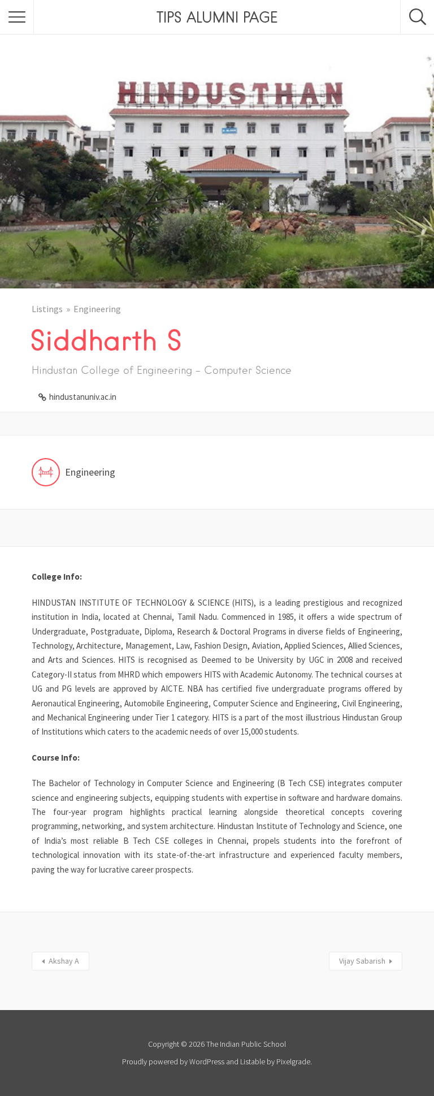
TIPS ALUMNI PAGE (217, 16)
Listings (47, 308)
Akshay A (64, 961)
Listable (252, 1061)
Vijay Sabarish (362, 961)
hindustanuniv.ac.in (82, 396)
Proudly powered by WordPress (173, 1061)
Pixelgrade (293, 1061)
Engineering (97, 308)
